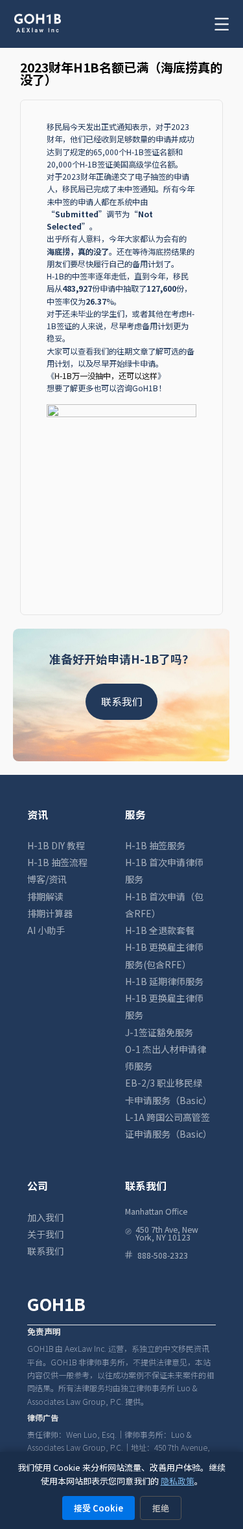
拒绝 (160, 1508)
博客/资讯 (47, 879)
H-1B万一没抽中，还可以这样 (105, 376)
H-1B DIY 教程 (56, 845)
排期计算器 (50, 913)
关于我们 (45, 1234)
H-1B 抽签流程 (57, 862)
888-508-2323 (162, 1255)
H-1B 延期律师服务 (164, 981)
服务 (135, 814)
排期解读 (45, 896)
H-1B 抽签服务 (155, 845)
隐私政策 (177, 1481)
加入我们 (45, 1217)
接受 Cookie (98, 1508)
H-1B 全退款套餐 (159, 930)
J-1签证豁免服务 (159, 1032)
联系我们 (122, 701)
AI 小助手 (46, 930)
